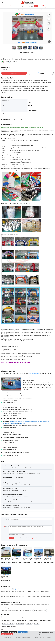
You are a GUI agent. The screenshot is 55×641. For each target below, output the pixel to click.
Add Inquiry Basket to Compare (27, 52)
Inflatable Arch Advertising (7, 623)
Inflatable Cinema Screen (25, 610)
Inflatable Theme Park (25, 421)
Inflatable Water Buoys (19, 594)
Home (2, 10)
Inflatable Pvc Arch (33, 620)
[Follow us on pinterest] (52, 632)
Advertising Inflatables (19, 591)
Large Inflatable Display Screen (40, 610)
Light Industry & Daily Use (10, 10)
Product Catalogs (20, 589)
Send (11, 537)
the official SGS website (33, 373)
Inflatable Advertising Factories (20, 617)
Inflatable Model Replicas (33, 591)
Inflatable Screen (31, 10)
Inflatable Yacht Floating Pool (47, 594)
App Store (5, 632)
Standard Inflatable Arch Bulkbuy (9, 626)
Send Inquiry (14, 73)
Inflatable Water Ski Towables (7, 596)
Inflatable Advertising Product (36, 617)
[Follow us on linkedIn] (39, 634)
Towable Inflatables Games (12, 423)
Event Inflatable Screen (41, 10)
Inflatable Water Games (19, 596)
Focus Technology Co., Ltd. (18, 637)
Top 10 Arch (28, 623)
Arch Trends (36, 623)
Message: (7, 526)
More (2, 629)
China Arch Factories (6, 617)
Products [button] (13, 6)
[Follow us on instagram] (48, 632)
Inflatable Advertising (21, 10)
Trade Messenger (22, 632)
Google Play (13, 632)
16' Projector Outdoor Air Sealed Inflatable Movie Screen (27, 560)
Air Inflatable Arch (20, 623)
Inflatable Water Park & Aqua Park (34, 596)
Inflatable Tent (22, 423)
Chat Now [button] (41, 73)
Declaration (42, 637)
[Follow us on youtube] (50, 632)
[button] (2, 2)
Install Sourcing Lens (7, 634)
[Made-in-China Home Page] (27, 2)
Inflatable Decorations (6, 594)
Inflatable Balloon (44, 591)
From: (7, 519)
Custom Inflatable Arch (21, 620)
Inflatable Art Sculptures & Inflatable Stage (7, 591)
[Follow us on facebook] (44, 632)
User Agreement (35, 637)
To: (8, 523)
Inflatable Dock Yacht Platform (34, 594)
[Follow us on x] (46, 632)
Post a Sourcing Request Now (39, 537)
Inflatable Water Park (15, 421)
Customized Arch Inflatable (45, 620)
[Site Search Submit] (36, 6)
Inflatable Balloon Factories (8, 620)
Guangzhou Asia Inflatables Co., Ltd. (12, 61)
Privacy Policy (48, 637)
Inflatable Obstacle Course (36, 421)
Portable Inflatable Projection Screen (10, 610)
